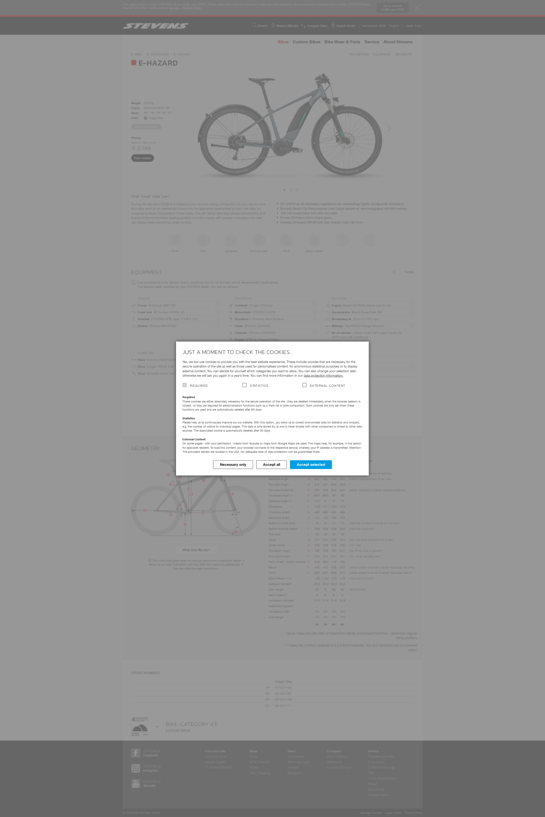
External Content (327, 385)
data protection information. (323, 375)
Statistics (259, 385)
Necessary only (233, 464)
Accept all (271, 464)
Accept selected (311, 464)
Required (199, 385)
